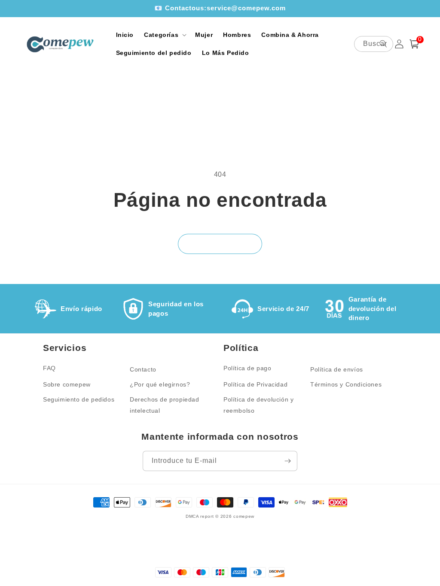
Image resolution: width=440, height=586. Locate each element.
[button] (164, 35)
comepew (243, 516)
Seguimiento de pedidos (78, 399)
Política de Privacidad (255, 384)
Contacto (143, 369)
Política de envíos (336, 369)
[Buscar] (383, 43)
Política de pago (247, 368)
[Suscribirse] (287, 461)
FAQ (49, 368)
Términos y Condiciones (346, 384)
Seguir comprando (220, 244)
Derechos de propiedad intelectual (164, 405)
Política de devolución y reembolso (258, 405)
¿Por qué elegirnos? (160, 384)
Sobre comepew (67, 384)
